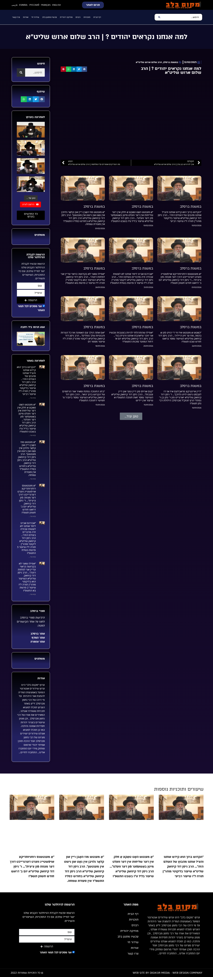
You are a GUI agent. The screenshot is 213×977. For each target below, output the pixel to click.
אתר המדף (38, 637)
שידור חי (35, 17)
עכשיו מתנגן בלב (49, 17)
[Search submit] (159, 17)
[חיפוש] (21, 72)
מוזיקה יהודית (66, 17)
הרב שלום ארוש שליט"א (149, 62)
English (56, 5)
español (23, 5)
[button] (84, 69)
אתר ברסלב (37, 633)
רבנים (78, 17)
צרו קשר (16, 17)
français (46, 5)
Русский (34, 5)
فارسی (14, 5)
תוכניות (87, 17)
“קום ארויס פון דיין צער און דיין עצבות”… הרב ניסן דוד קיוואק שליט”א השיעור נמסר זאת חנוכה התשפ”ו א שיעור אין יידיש (132, 396)
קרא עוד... (32, 398)
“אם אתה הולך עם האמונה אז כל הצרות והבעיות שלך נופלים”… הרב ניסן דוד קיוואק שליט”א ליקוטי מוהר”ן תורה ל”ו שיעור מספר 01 (83, 337)
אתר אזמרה (37, 641)
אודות (25, 17)
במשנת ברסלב (170, 62)
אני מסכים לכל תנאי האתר (56, 952)
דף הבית (97, 17)
